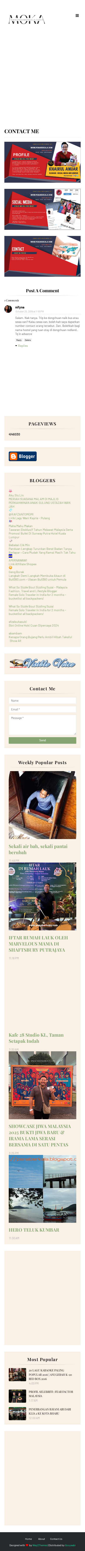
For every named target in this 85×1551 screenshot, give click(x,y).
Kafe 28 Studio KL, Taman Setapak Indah (36, 1038)
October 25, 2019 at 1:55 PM (29, 311)
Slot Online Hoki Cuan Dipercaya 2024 (34, 625)
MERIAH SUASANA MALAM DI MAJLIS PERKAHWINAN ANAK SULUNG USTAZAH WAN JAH (39, 502)
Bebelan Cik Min (19, 545)
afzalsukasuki (18, 621)
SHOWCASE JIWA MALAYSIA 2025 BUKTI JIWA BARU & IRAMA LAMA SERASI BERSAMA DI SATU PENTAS (40, 1135)
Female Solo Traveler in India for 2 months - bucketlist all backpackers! (37, 596)
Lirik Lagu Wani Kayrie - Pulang (29, 518)
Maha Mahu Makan (21, 526)
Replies (23, 345)
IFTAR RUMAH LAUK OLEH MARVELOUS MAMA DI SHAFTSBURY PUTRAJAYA (38, 943)
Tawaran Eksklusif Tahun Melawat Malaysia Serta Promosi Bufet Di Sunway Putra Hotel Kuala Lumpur (41, 533)
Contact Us (56, 1538)
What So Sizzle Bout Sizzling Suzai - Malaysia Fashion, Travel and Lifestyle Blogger (38, 589)
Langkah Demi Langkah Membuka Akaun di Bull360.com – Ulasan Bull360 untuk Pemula (37, 577)
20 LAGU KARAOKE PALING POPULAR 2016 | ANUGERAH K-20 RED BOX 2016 (50, 1374)
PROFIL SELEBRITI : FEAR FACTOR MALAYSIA (51, 1394)
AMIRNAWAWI (18, 560)
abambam (15, 633)
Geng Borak (16, 572)
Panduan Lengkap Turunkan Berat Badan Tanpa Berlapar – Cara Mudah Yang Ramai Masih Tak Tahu (42, 550)
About (41, 1538)
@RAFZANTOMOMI (21, 514)
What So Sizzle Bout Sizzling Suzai (31, 606)
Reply (19, 340)
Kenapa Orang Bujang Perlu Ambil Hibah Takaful (40, 637)
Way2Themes (40, 1545)
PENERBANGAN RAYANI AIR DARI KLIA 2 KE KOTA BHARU (50, 1411)
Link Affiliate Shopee (22, 564)
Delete (28, 340)
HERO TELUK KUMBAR (34, 1230)
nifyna (19, 307)
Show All (15, 641)
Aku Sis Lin (16, 495)
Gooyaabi (70, 1545)
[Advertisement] (42, 82)
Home (28, 1538)
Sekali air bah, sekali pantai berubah (38, 849)
